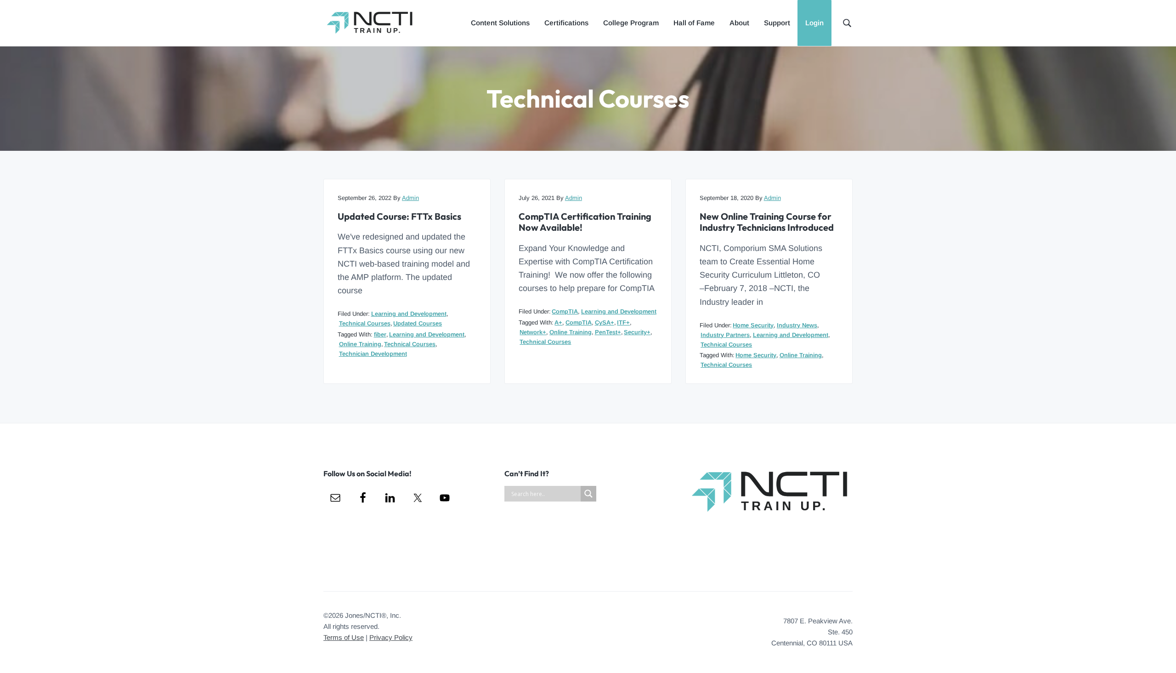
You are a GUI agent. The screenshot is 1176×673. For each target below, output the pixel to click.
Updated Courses (417, 323)
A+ (558, 322)
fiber (380, 334)
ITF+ (623, 322)
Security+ (637, 332)
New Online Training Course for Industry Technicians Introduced (767, 222)
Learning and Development (409, 313)
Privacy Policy (391, 637)
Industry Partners (725, 334)
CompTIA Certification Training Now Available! (585, 222)
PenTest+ (608, 332)
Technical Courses (364, 323)
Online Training (360, 344)
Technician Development (373, 353)
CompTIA (565, 311)
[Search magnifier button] (588, 494)
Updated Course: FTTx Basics (399, 216)
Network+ (533, 332)
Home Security (753, 325)
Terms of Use (343, 637)
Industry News (797, 325)
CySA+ (604, 322)
